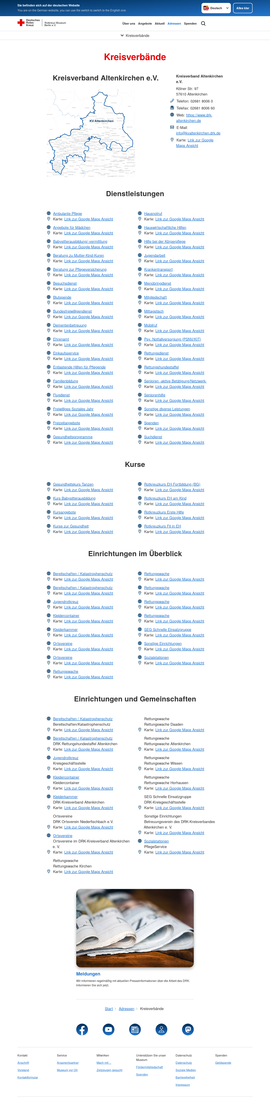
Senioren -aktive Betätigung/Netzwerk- (175, 381)
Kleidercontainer (66, 615)
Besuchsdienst (65, 283)
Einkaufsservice (66, 353)
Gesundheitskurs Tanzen (73, 484)
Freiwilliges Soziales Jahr (73, 408)
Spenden (190, 23)
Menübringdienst (157, 283)
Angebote (145, 23)
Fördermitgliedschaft (149, 1067)
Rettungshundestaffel (161, 367)
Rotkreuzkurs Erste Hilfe (164, 512)
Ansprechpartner (68, 1063)
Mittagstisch (154, 311)
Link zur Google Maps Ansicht (194, 142)
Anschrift (23, 1063)
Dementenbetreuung (70, 325)
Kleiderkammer (65, 629)
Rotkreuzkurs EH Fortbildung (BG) (172, 484)
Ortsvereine (62, 643)
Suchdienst (153, 436)
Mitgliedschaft (155, 297)
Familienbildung (65, 381)
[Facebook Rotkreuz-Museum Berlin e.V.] (82, 1029)
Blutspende (62, 297)
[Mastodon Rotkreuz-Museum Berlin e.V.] (188, 1029)
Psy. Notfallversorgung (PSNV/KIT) (172, 339)
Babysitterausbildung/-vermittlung (80, 241)
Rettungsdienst (156, 353)
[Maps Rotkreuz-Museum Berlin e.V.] (161, 1029)
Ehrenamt (61, 339)
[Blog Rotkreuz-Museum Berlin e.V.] (135, 1029)
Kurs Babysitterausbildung (74, 498)
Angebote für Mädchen (71, 227)
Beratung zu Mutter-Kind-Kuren (78, 255)
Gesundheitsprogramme (73, 436)
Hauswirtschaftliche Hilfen (165, 227)
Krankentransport (158, 269)
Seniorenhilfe (154, 394)
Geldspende (223, 1063)
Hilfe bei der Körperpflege (165, 241)
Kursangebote (64, 512)
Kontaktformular (27, 1077)
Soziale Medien (186, 1070)
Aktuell (160, 23)
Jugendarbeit (154, 255)
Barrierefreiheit (185, 1077)
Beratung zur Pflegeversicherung (80, 269)
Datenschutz (184, 1063)
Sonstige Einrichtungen (163, 643)
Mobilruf (150, 325)
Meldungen (88, 973)
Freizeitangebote (66, 422)
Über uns (128, 23)
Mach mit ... (104, 1063)
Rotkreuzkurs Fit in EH (162, 526)
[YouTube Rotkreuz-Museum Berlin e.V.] (108, 1029)
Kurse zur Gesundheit (71, 526)
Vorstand (23, 1070)
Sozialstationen (156, 657)
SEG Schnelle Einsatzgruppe (167, 629)
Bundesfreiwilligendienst (72, 311)
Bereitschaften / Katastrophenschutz (83, 573)
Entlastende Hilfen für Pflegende (79, 367)
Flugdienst (61, 394)
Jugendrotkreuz (65, 601)
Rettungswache (65, 671)
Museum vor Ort (67, 1070)
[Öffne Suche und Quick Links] (203, 23)
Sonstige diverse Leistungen (167, 408)
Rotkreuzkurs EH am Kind (165, 498)
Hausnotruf (153, 213)
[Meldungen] (135, 928)
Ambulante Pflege (67, 213)
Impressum (183, 1085)
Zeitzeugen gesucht (109, 1070)
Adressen (174, 23)
